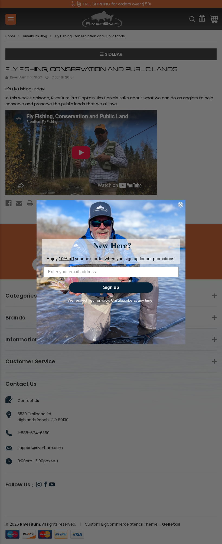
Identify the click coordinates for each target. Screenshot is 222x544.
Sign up (111, 287)
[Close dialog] (180, 204)
